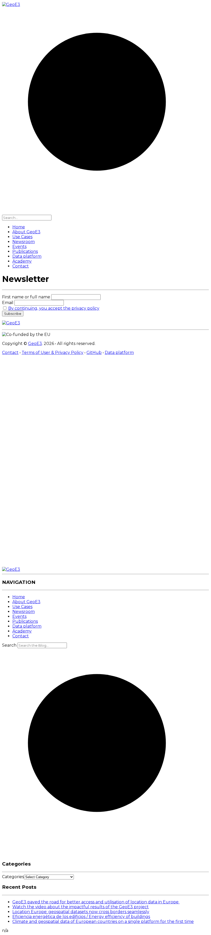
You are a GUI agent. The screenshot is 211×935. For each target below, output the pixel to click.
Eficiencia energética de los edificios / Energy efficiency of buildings (81, 916)
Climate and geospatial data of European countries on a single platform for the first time (103, 921)
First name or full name (26, 297)
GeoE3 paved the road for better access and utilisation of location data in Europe (96, 902)
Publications (25, 251)
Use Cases (22, 236)
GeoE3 (35, 343)
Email (8, 302)
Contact (20, 266)
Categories (13, 876)
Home (18, 227)
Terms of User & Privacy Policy (52, 352)
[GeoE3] (11, 569)
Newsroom (23, 241)
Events (19, 246)
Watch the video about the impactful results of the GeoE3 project (80, 906)
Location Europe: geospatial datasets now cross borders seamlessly (80, 911)
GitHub (94, 352)
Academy (22, 261)
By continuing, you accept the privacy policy (53, 308)
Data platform (26, 256)
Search (9, 645)
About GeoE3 (26, 231)
